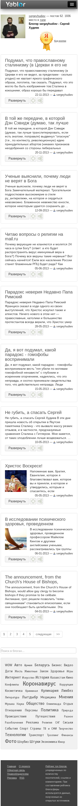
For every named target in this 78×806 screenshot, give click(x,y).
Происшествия (15, 716)
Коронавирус (39, 683)
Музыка (10, 704)
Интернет (13, 677)
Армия (28, 665)
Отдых (68, 704)
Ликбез (67, 690)
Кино (69, 677)
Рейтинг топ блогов (56, 766)
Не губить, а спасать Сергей (33, 412)
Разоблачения (14, 722)
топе (43, 19)
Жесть (19, 671)
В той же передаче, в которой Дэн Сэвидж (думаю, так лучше (36, 120)
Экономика (49, 742)
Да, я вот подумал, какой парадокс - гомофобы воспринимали (30, 354)
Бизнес (57, 665)
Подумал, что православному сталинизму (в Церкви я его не (36, 62)
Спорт (24, 728)
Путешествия (45, 716)
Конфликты (12, 684)
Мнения (66, 696)
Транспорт (36, 735)
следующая (43, 634)
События (11, 728)
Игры (70, 671)
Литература (12, 697)
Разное (68, 716)
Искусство (28, 677)
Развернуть (17, 100)
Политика (49, 709)
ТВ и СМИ (50, 728)
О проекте (24, 766)
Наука (20, 704)
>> (58, 634)
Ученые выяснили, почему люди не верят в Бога (37, 178)
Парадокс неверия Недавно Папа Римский (39, 294)
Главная (11, 766)
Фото (10, 741)
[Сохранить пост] (33, 100)
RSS (22, 777)
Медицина (48, 697)
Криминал (31, 691)
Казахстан (57, 677)
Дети (9, 671)
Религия (47, 722)
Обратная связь (16, 770)
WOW (8, 665)
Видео (68, 665)
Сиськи (68, 722)
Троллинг (52, 735)
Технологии (15, 734)
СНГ (57, 722)
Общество (35, 703)
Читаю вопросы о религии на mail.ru (34, 236)
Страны (35, 728)
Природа (67, 710)
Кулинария (49, 690)
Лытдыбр (30, 697)
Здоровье (57, 671)
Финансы (67, 735)
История (42, 677)
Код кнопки (60, 41)
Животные (30, 671)
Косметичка (14, 691)
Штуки (34, 741)
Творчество (66, 728)
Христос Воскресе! (23, 465)
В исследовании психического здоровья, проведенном (35, 521)
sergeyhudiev (64, 94)
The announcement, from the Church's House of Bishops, (33, 579)
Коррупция (66, 684)
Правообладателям (18, 774)
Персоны (31, 710)
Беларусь (42, 665)
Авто (18, 665)
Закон (44, 671)
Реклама (32, 722)
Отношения (13, 710)
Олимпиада (53, 704)
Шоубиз (23, 742)
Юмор (61, 742)
